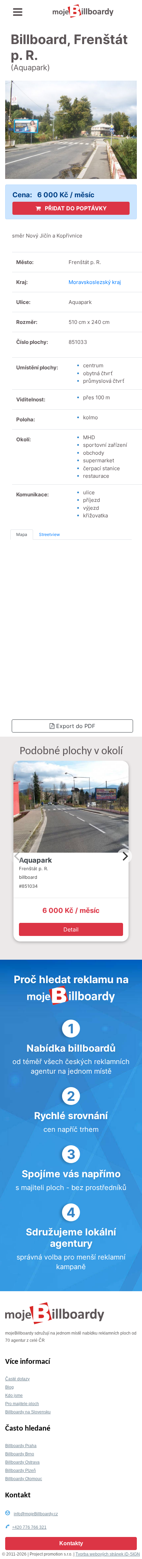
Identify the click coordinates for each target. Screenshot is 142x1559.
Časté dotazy (17, 1379)
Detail (71, 929)
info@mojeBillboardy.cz (36, 1513)
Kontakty (71, 1543)
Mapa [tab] (21, 534)
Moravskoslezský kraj (95, 282)
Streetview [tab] (49, 534)
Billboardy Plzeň (20, 1470)
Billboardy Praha (21, 1445)
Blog (9, 1387)
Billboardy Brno (19, 1454)
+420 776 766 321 (29, 1527)
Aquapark (35, 860)
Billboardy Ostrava (22, 1462)
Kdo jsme (14, 1395)
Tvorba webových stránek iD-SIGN (107, 1554)
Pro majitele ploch (22, 1403)
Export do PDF (74, 726)
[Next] (124, 856)
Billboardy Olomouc (23, 1478)
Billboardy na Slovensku (28, 1412)
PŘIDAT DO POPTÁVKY (75, 208)
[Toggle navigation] (18, 12)
